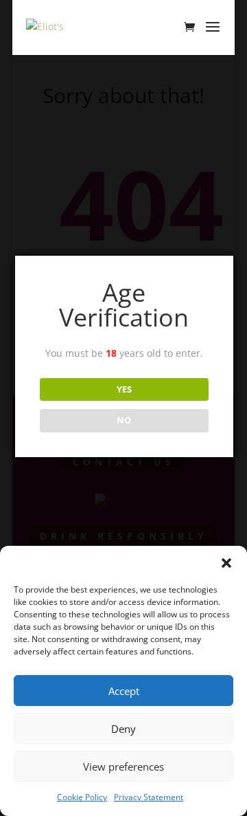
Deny (123, 729)
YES (124, 389)
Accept (123, 691)
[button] (226, 563)
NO (124, 420)
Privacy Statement (148, 797)
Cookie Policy (82, 797)
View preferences (123, 766)
